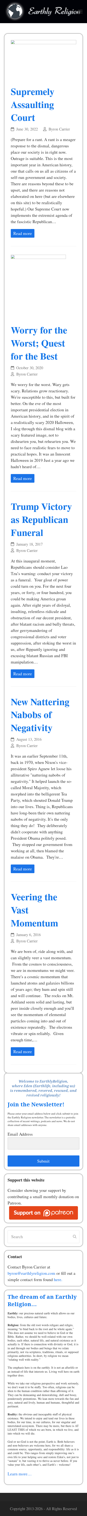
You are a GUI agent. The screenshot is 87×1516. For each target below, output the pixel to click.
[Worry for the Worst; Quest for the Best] (38, 286)
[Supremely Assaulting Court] (43, 60)
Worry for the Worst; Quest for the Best (39, 343)
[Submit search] (74, 1237)
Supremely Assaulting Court (32, 104)
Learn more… (20, 1474)
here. (58, 1279)
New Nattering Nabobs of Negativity (40, 714)
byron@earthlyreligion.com (31, 1273)
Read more (22, 233)
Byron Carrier (59, 129)
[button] (80, 11)
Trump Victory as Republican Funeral (41, 519)
